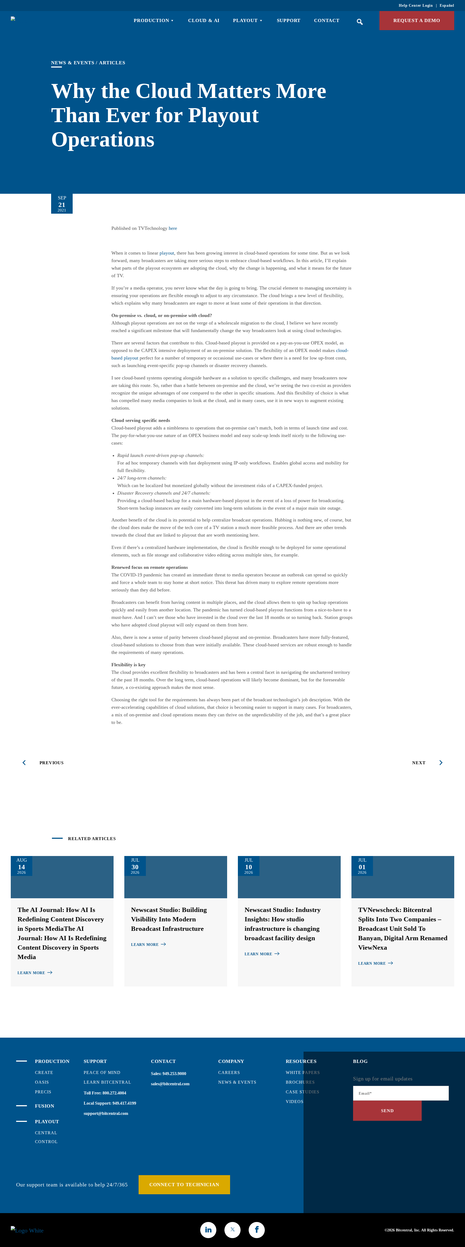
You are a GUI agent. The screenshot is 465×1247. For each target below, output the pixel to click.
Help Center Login (416, 5)
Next (418, 762)
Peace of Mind (102, 1072)
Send (387, 1110)
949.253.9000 (174, 1073)
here (173, 228)
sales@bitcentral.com (170, 1084)
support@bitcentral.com (106, 1113)
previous (52, 762)
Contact (327, 20)
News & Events (72, 62)
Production (151, 20)
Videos (295, 1101)
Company (231, 1061)
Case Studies (302, 1092)
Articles (112, 62)
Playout (245, 20)
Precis (43, 1092)
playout (167, 253)
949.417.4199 (124, 1103)
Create (44, 1072)
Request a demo (416, 20)
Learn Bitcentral (107, 1082)
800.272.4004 (114, 1093)
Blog (360, 1061)
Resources (301, 1061)
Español (447, 5)
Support (289, 20)
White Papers (303, 1072)
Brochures (300, 1082)
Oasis (42, 1082)
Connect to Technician (184, 1184)
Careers (229, 1072)
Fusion (44, 1106)
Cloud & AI (204, 20)
